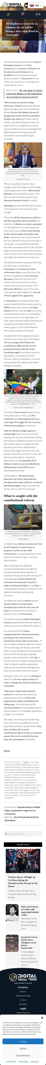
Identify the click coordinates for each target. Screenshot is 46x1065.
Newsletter (23, 1004)
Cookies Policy (11, 1061)
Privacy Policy (23, 1061)
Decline (23, 1048)
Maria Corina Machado (25, 775)
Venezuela (18, 787)
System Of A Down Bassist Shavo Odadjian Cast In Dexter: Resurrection (29, 942)
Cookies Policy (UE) (23, 1013)
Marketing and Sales (23, 996)
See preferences (23, 1055)
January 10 (9, 775)
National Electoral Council (15, 777)
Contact (23, 1000)
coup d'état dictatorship (20, 764)
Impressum (35, 1061)
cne (31, 762)
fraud (31, 769)
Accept (23, 1041)
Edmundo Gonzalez (30, 767)
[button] (42, 1017)
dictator (17, 767)
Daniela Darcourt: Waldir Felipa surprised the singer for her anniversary (22, 810)
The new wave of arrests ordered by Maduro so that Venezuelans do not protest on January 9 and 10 (24, 93)
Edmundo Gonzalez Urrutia (16, 769)
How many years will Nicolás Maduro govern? (22, 771)
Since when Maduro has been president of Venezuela (20, 782)
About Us (23, 992)
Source (7, 750)
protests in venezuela (22, 780)
